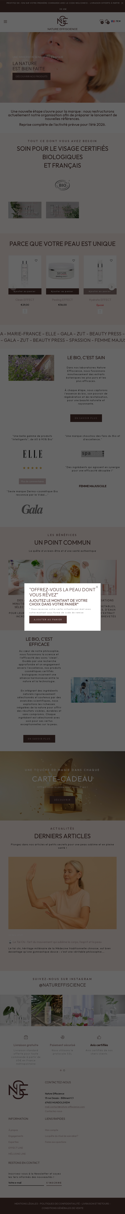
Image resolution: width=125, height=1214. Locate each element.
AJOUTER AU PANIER (48, 619)
